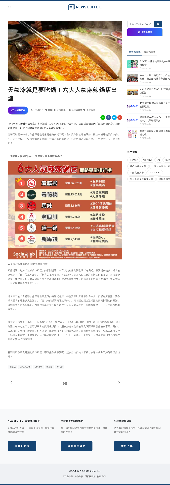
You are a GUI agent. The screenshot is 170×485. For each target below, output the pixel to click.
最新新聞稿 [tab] (150, 51)
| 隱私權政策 (90, 476)
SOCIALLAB (25, 366)
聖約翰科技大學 (138, 166)
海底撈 (49, 366)
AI (159, 159)
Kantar (134, 159)
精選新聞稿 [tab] (135, 51)
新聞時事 (61, 110)
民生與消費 (77, 110)
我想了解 (127, 446)
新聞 (50, 110)
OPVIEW (38, 366)
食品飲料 (90, 110)
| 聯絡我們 (101, 476)
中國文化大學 (137, 172)
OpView (147, 159)
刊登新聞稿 (22, 446)
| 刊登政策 (68, 476)
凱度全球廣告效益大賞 (141, 179)
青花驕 (60, 366)
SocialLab (155, 172)
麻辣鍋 (13, 366)
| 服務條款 (79, 476)
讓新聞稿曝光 (77, 446)
